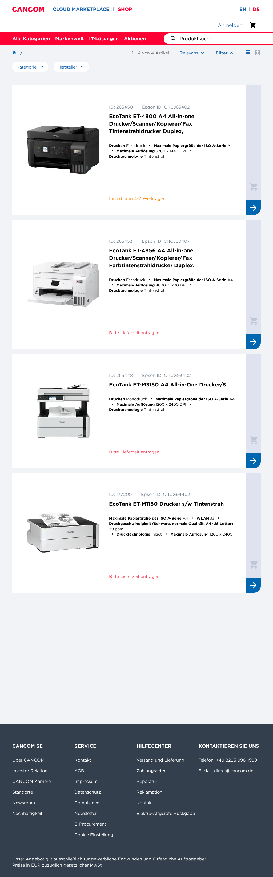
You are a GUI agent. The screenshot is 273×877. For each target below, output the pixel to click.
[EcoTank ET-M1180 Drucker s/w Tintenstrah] (63, 532)
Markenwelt (69, 38)
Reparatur (146, 781)
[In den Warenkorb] (254, 186)
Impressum (86, 781)
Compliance (86, 802)
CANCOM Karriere (31, 781)
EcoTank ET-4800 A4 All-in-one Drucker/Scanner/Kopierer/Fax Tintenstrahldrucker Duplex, (151, 123)
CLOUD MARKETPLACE (81, 9)
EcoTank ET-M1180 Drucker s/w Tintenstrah (166, 503)
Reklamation (149, 792)
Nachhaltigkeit (27, 813)
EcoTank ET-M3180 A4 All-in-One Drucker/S (167, 384)
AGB (79, 770)
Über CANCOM (28, 760)
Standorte (22, 792)
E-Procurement (90, 824)
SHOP (125, 9)
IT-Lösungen (104, 38)
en (242, 9)
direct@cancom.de (233, 770)
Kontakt (82, 760)
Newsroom (23, 802)
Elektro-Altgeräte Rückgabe (165, 813)
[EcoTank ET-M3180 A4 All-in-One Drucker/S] (63, 411)
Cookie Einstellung (93, 834)
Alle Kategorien (31, 38)
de (256, 9)
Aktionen (135, 38)
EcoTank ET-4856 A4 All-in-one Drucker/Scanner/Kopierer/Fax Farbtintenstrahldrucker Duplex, (152, 258)
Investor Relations (31, 770)
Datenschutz (87, 792)
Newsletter (85, 813)
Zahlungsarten (151, 770)
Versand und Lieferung (160, 760)
